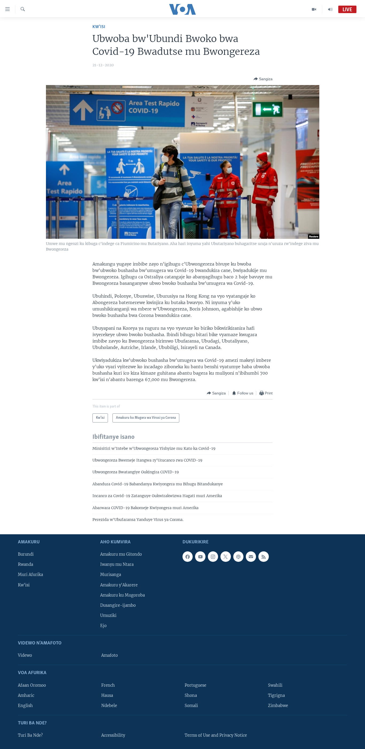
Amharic (26, 695)
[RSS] (263, 556)
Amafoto (109, 655)
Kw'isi (98, 27)
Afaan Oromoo (32, 685)
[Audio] (330, 9)
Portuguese (195, 685)
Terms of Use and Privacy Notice (216, 735)
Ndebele (109, 705)
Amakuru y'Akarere (119, 584)
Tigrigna (276, 695)
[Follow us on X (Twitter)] (225, 556)
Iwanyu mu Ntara (117, 564)
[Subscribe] (251, 556)
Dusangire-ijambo (118, 605)
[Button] (263, 79)
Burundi (26, 554)
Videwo (25, 655)
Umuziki (108, 615)
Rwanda (25, 564)
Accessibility (113, 735)
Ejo (103, 625)
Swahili (275, 685)
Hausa (107, 695)
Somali (191, 705)
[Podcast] (238, 556)
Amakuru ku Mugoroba (122, 595)
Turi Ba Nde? (30, 735)
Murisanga (110, 574)
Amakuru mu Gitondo (121, 554)
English (25, 705)
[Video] (314, 9)
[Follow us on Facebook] (188, 556)
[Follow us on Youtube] (200, 556)
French (108, 685)
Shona (191, 695)
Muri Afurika (30, 574)
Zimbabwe (278, 705)
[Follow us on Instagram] (213, 556)
